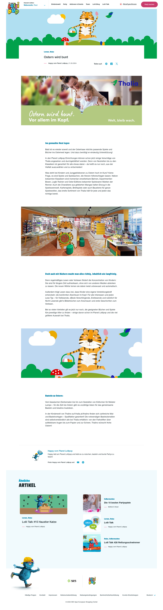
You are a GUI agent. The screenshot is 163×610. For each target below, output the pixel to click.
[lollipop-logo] (92, 581)
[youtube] (78, 463)
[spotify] (83, 463)
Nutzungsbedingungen (88, 595)
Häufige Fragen (30, 595)
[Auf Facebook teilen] (111, 64)
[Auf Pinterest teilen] (106, 64)
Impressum (53, 595)
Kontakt (42, 595)
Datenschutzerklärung (68, 595)
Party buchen (149, 4)
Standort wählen (29, 3)
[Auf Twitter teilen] (117, 64)
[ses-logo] (71, 581)
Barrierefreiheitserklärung (109, 595)
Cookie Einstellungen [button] (130, 595)
